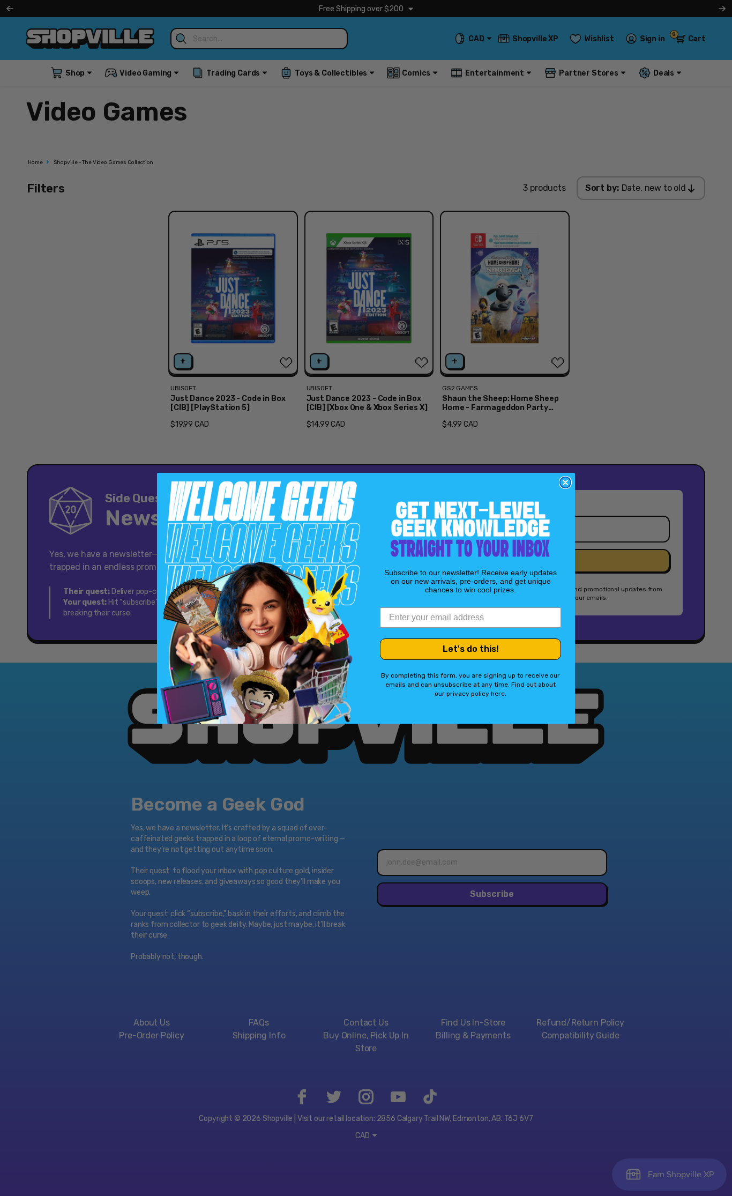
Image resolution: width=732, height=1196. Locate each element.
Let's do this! (471, 649)
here (498, 693)
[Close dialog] (565, 482)
